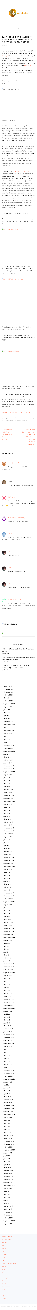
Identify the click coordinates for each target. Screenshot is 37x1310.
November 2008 (9, 1144)
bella (9, 552)
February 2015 (8, 922)
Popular (4, 1284)
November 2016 (9, 860)
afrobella (6, 653)
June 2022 (7, 727)
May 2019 (7, 783)
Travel (4, 1298)
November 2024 (9, 692)
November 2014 (9, 931)
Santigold (19, 420)
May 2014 (7, 949)
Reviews (5, 1290)
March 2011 (7, 1061)
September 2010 (9, 1079)
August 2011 (8, 1046)
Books (4, 1248)
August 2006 (8, 1224)
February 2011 (8, 1064)
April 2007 (7, 1200)
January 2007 (8, 1209)
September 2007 (9, 1185)
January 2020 (8, 763)
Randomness (6, 1287)
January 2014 (8, 961)
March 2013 (7, 990)
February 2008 (8, 1170)
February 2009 (8, 1135)
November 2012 (9, 1002)
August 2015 (8, 905)
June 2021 (7, 736)
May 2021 (7, 739)
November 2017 (9, 831)
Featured (5, 1254)
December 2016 (9, 857)
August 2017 (8, 837)
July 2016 (7, 872)
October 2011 (8, 1041)
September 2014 (9, 937)
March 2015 (7, 919)
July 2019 (7, 778)
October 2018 (8, 798)
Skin (3, 1293)
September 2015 (9, 902)
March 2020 (7, 757)
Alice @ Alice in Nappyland (16, 463)
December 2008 (9, 1141)
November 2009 (9, 1108)
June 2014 (7, 946)
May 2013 (7, 984)
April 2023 (7, 716)
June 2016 (7, 875)
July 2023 (7, 710)
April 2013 (7, 987)
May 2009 (7, 1126)
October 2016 (8, 863)
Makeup (14, 417)
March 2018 (7, 819)
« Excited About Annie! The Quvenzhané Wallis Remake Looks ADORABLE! (8, 434)
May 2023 (7, 713)
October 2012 (8, 1005)
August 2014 (8, 940)
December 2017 (9, 828)
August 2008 (8, 1153)
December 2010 (9, 1070)
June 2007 (7, 1194)
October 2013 (8, 970)
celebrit (14, 418)
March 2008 (7, 1168)
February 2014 (8, 958)
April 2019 (7, 786)
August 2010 (8, 1082)
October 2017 (8, 834)
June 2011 (7, 1052)
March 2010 (7, 1097)
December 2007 (9, 1176)
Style (3, 1295)
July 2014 (7, 943)
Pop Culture (19, 417)
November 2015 (9, 896)
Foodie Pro (16, 1306)
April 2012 (7, 1023)
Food (3, 1257)
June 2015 (7, 911)
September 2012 (9, 1008)
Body (3, 1245)
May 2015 (7, 913)
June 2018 (7, 810)
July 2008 (7, 1156)
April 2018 (7, 816)
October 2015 (8, 899)
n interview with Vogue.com (21, 171)
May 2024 (7, 698)
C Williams (11, 497)
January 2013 (8, 996)
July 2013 (7, 978)
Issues (4, 1266)
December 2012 (9, 999)
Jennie (10, 533)
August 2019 (8, 775)
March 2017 (7, 848)
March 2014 (7, 955)
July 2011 (7, 1049)
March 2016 (7, 884)
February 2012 (8, 1029)
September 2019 (9, 772)
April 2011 (7, 1058)
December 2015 (9, 893)
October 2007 (8, 1182)
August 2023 (8, 707)
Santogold (5, 56)
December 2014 (9, 928)
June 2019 (7, 781)
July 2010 (7, 1085)
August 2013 (8, 976)
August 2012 (8, 1011)
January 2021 (8, 742)
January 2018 (8, 825)
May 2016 (7, 878)
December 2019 (9, 766)
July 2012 (7, 1014)
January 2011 (8, 1067)
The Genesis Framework (28, 1306)
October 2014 (8, 934)
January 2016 (8, 890)
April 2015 (7, 916)
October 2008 (8, 1147)
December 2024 (9, 689)
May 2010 (7, 1091)
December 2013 (9, 964)
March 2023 (7, 718)
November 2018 (9, 795)
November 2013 (9, 967)
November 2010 (9, 1073)
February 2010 (8, 1100)
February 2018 (8, 822)
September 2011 (9, 1043)
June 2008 (7, 1159)
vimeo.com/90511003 (15, 599)
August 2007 (8, 1188)
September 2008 (9, 1150)
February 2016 (8, 887)
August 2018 (8, 804)
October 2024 (8, 695)
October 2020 (8, 748)
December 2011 (9, 1035)
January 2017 (8, 854)
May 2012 (7, 1020)
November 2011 (9, 1038)
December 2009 (9, 1105)
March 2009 (7, 1132)
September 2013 (9, 973)
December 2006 (9, 1212)
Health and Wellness (9, 1263)
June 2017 (7, 843)
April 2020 (7, 754)
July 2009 (7, 1120)
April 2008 (7, 1165)
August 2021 (8, 733)
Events (4, 1251)
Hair (3, 1260)
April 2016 (7, 881)
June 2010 (7, 1088)
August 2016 (8, 869)
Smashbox (24, 420)
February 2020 (8, 760)
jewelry (28, 418)
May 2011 (7, 1055)
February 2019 (8, 789)
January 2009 (8, 1138)
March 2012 (7, 1026)
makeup (8, 420)
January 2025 (8, 686)
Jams (3, 1269)
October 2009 (8, 1111)
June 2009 (7, 1123)
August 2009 (8, 1117)
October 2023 (8, 701)
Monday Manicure (7, 1278)
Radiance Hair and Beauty (16, 518)
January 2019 (8, 792)
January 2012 (8, 1032)
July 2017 (7, 840)
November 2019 (9, 769)
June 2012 (7, 1017)
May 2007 (7, 1197)
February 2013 (8, 993)
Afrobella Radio (7, 1236)
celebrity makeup (21, 418)
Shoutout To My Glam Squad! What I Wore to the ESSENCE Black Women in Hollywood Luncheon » (28, 437)
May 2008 (7, 1162)
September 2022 (9, 724)
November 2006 (9, 1215)
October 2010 (8, 1076)
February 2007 (8, 1206)
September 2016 (9, 866)
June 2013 (7, 981)
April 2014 (7, 952)
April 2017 (7, 846)
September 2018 (9, 801)
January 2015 (8, 925)
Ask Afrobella (6, 1239)
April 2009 (7, 1129)
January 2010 (8, 1103)
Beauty (9, 417)
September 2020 (9, 751)
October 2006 (8, 1218)
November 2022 (9, 721)
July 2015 (7, 908)
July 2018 (7, 807)
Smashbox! (27, 65)
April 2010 (7, 1094)
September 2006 (9, 1221)
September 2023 (9, 704)
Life (3, 1272)
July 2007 (7, 1191)
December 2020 (9, 745)
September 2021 (9, 730)
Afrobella (18, 12)
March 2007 (7, 1203)
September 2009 (9, 1114)
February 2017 (8, 851)
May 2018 (7, 813)
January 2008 (8, 1173)
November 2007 (9, 1179)
